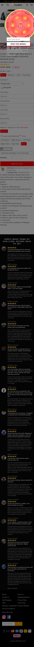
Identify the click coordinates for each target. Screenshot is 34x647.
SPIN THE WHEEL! (18, 44)
